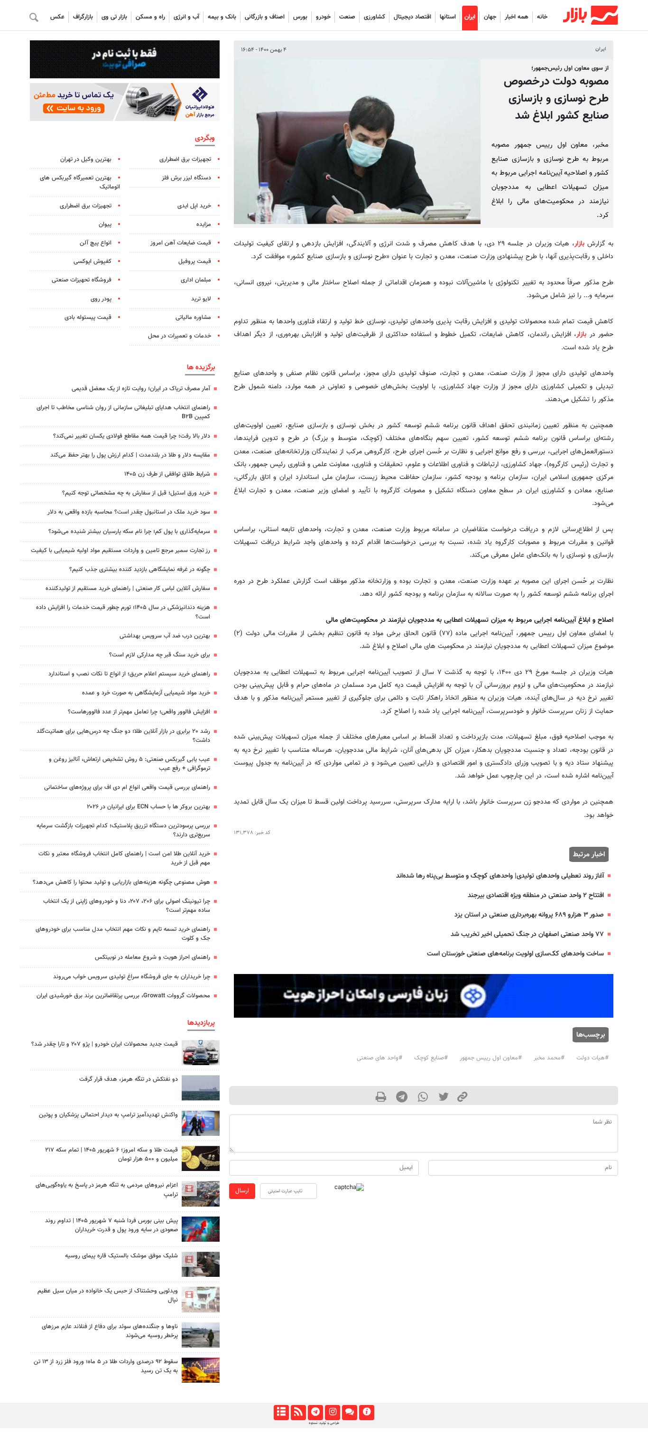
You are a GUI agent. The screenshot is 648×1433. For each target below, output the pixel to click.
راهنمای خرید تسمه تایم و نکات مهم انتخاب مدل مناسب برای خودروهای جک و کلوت (123, 934)
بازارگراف (83, 17)
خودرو (323, 17)
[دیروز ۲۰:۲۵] (201, 1335)
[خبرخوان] (298, 1412)
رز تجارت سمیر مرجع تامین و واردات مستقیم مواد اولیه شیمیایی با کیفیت (120, 550)
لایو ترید (201, 299)
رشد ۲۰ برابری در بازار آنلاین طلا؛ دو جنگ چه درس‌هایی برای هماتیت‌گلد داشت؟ (123, 736)
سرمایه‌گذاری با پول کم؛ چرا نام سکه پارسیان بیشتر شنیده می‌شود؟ (129, 531)
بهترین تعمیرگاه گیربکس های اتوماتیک (80, 182)
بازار (579, 243)
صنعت (347, 17)
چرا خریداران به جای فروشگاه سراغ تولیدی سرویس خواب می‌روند (131, 977)
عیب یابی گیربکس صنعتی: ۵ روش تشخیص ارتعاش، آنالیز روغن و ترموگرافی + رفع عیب (129, 764)
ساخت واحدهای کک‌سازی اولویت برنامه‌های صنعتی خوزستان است (515, 953)
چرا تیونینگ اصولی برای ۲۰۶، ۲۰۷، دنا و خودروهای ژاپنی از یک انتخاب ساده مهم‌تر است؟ (126, 906)
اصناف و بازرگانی (265, 17)
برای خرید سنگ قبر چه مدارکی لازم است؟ (159, 655)
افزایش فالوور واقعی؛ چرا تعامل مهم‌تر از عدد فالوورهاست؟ (139, 712)
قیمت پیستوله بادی (88, 317)
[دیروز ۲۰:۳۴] (201, 1193)
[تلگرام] (315, 1412)
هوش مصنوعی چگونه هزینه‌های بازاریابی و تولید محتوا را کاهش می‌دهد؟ (121, 882)
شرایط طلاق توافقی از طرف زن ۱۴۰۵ (167, 474)
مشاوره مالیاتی (193, 317)
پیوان (105, 224)
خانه (542, 17)
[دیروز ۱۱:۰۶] (201, 1052)
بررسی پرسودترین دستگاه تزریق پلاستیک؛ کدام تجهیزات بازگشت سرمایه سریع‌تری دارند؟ (123, 830)
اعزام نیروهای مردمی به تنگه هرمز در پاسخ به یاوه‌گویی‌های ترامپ (107, 1189)
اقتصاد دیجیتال (412, 17)
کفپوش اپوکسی (92, 261)
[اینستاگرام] (332, 1412)
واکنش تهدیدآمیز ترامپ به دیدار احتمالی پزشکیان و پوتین (108, 1115)
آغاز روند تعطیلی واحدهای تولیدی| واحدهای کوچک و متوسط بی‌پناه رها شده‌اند (500, 876)
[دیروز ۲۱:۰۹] (201, 1158)
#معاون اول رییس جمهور (491, 1058)
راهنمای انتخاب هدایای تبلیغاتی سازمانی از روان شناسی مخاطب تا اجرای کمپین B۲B (123, 412)
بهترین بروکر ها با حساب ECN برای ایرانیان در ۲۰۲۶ (148, 807)
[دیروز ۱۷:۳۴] (201, 1299)
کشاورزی (374, 17)
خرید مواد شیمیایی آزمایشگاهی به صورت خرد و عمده (146, 693)
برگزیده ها (201, 367)
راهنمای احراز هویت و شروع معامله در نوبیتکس (152, 957)
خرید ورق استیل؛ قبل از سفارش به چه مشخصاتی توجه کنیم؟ (136, 493)
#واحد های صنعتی (379, 1058)
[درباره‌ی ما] (366, 1412)
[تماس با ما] (349, 1412)
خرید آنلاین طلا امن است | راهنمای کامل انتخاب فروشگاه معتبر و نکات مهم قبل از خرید (124, 858)
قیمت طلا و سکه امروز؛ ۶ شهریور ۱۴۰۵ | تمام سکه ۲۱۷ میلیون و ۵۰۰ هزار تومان (111, 1154)
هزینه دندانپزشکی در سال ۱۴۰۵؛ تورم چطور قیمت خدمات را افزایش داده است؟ (123, 612)
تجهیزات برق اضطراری (185, 159)
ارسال (242, 1191)
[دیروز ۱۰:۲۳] (201, 1087)
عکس (57, 17)
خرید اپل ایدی (194, 206)
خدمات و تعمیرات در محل (179, 336)
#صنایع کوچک (431, 1058)
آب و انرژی (186, 17)
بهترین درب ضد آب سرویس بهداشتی (165, 636)
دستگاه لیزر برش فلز (186, 178)
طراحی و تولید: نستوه (324, 1423)
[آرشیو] (281, 1412)
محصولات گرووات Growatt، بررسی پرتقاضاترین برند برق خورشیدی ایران (123, 996)
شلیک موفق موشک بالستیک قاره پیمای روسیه (121, 1256)
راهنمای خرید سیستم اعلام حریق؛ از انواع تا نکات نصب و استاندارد (129, 674)
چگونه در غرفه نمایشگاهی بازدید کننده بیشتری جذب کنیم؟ (139, 569)
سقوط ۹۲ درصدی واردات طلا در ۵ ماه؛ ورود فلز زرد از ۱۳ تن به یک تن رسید (106, 1366)
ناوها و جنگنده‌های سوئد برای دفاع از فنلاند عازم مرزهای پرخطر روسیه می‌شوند (110, 1331)
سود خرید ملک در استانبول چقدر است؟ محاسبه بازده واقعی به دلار (128, 512)
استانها (448, 17)
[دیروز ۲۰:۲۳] (201, 1264)
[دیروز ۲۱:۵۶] (201, 1229)
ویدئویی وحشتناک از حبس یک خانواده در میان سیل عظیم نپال (107, 1295)
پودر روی (101, 299)
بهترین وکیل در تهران (85, 159)
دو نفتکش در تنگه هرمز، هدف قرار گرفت (128, 1079)
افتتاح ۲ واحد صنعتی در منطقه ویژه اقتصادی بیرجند (536, 895)
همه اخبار (516, 17)
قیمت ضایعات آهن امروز (180, 243)
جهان (490, 17)
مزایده (203, 224)
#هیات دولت (592, 1058)
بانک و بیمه (222, 17)
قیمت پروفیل (194, 261)
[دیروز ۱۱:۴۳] (201, 1123)
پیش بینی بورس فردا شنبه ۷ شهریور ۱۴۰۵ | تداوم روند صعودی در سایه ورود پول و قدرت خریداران (111, 1225)
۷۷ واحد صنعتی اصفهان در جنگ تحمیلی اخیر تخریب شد (527, 934)
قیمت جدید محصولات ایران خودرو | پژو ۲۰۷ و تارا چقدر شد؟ (104, 1044)
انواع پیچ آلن (95, 243)
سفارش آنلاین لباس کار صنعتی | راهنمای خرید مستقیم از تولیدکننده (128, 588)
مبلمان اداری (196, 280)
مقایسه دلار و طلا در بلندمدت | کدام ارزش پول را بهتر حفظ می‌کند (130, 455)
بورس (300, 17)
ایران (469, 17)
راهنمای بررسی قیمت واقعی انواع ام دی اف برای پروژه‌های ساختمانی (127, 787)
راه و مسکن (150, 17)
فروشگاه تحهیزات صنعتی (81, 280)
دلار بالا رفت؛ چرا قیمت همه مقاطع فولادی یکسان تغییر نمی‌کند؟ (131, 436)
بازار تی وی (114, 17)
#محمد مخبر (549, 1058)
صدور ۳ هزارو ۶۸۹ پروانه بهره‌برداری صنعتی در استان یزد (529, 914)
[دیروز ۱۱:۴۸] (201, 1370)
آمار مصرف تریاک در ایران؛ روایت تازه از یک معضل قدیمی (141, 388)
